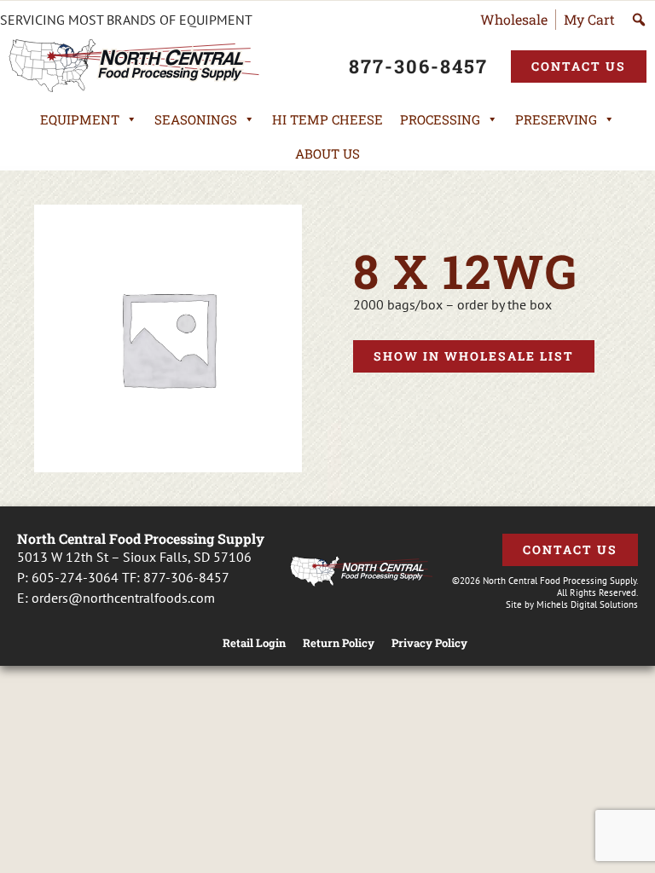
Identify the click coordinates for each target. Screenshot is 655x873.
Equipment (79, 119)
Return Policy (338, 643)
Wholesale (514, 19)
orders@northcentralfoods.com (123, 597)
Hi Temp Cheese (327, 119)
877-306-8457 (186, 577)
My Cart (589, 19)
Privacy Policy (429, 643)
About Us (327, 153)
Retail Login (254, 643)
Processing (440, 119)
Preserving (556, 119)
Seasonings (195, 119)
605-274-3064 (75, 577)
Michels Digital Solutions (587, 604)
